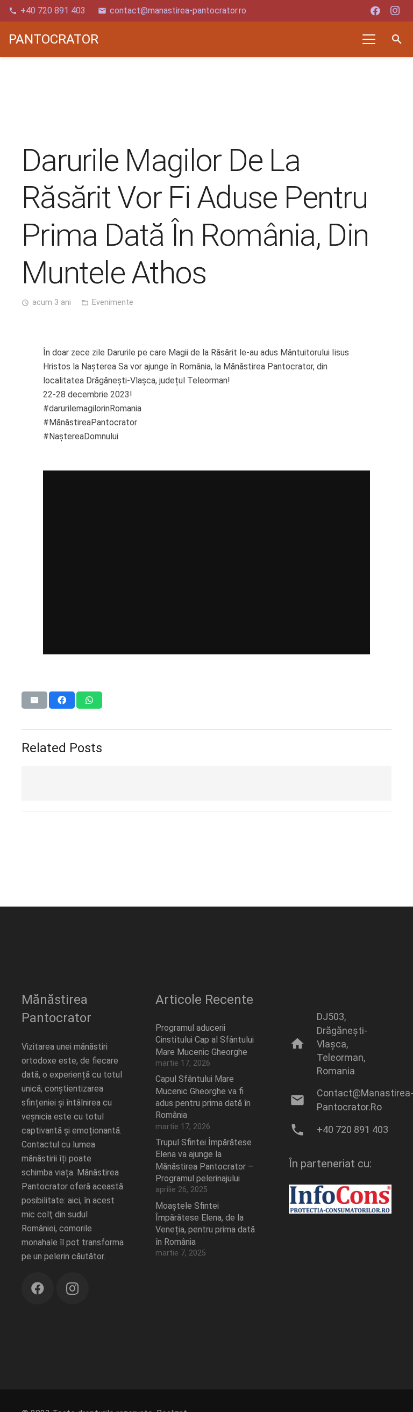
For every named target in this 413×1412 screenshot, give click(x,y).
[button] (369, 39)
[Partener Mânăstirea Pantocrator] (340, 1199)
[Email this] (34, 700)
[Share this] (62, 700)
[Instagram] (394, 10)
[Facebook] (375, 10)
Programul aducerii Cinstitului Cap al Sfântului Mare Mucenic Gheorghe (204, 1040)
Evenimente (112, 302)
